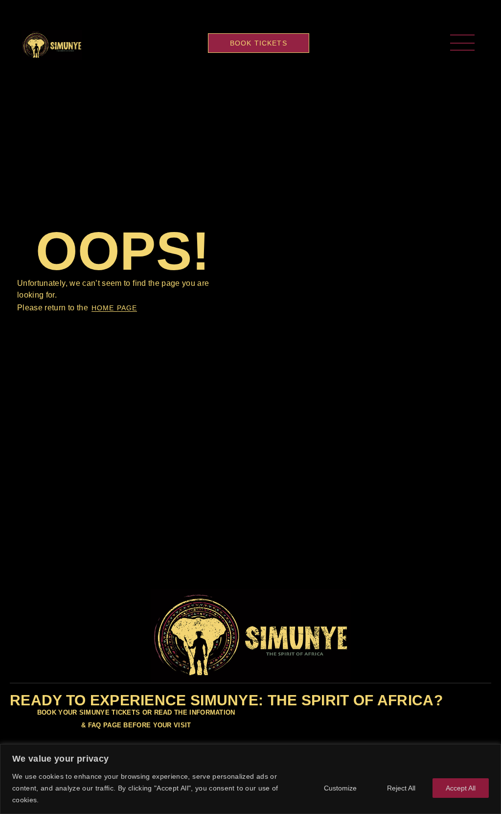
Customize (340, 788)
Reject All (401, 788)
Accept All (461, 788)
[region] (250, 779)
